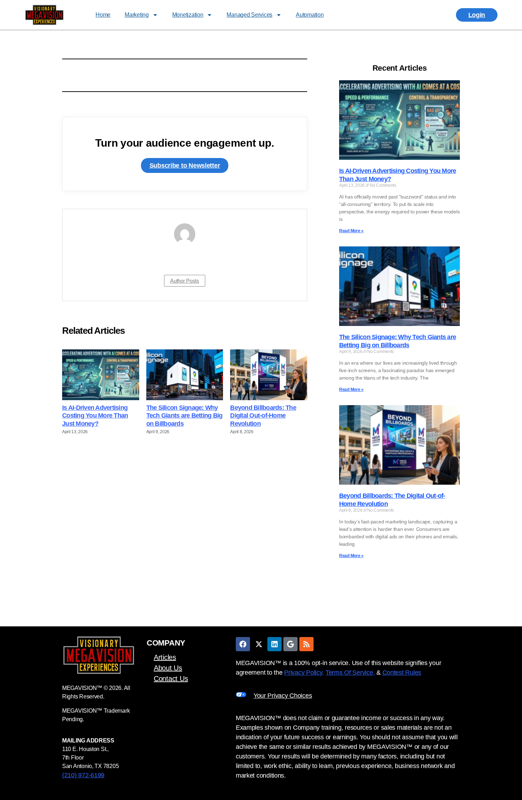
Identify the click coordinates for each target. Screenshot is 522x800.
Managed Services (249, 15)
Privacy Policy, (304, 672)
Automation (309, 15)
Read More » (351, 230)
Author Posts (184, 281)
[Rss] (306, 644)
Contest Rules (402, 672)
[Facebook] (243, 644)
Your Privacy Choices (283, 695)
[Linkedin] (274, 644)
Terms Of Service (349, 672)
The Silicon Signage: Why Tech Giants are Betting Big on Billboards (184, 415)
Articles (165, 657)
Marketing (137, 15)
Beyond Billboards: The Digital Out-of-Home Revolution (263, 415)
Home (103, 15)
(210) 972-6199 (83, 775)
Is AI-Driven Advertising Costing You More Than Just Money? (95, 415)
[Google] (290, 644)
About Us (168, 668)
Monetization (187, 15)
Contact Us (171, 678)
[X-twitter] (259, 644)
